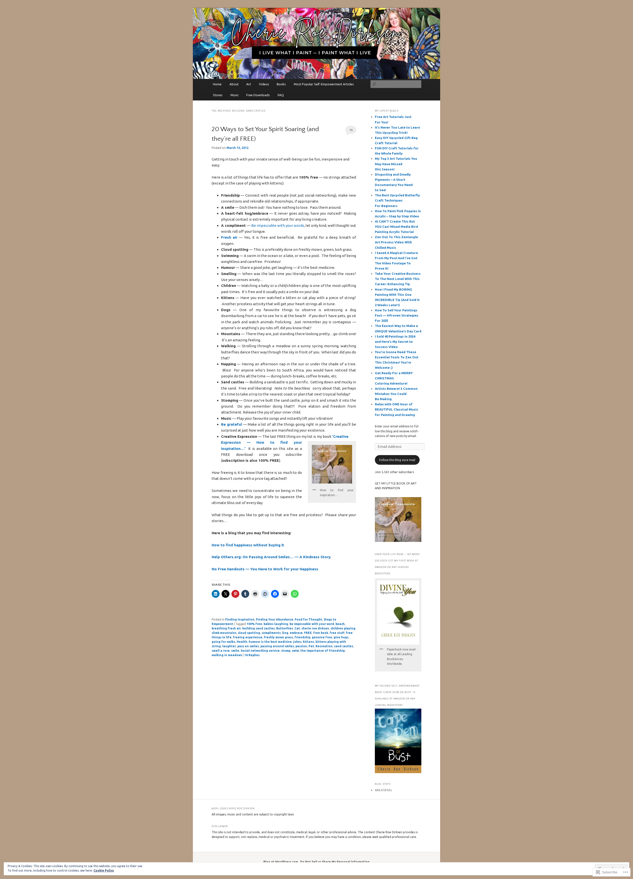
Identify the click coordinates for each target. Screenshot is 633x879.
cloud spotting (249, 632)
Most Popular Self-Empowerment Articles (324, 84)
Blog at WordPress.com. (281, 861)
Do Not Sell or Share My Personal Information (335, 861)
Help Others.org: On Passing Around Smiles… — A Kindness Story (271, 557)
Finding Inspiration (239, 619)
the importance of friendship (322, 650)
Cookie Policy (103, 870)
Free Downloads (258, 95)
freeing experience (247, 637)
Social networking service (260, 650)
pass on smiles (248, 646)
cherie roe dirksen (315, 628)
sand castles (343, 646)
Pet (311, 646)
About (234, 84)
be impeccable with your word (312, 623)
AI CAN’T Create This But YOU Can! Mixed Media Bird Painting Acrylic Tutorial (396, 226)
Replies (252, 655)
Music (234, 95)
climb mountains (224, 632)
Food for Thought (308, 619)
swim (295, 650)
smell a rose (221, 650)
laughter (229, 646)
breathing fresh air (226, 628)
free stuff (337, 632)
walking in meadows (227, 655)
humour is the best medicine (270, 641)
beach (340, 623)
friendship (302, 637)
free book (320, 632)
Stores (218, 95)
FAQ (281, 95)
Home (217, 84)
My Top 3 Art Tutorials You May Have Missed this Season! (396, 164)
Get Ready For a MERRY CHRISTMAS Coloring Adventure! (394, 378)
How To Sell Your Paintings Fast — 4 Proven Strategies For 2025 (396, 315)
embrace (296, 632)
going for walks (223, 641)
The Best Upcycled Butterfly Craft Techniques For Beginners (397, 200)
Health (242, 641)
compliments (271, 632)
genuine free (322, 637)
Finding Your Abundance (274, 619)
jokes (297, 641)
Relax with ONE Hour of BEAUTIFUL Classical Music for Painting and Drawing (396, 409)
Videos (264, 84)
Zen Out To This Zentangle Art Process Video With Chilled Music (396, 242)
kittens (308, 641)
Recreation (324, 646)
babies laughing (276, 623)
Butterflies (284, 628)
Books (281, 84)
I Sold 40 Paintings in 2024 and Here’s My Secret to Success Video (395, 341)
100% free (254, 623)
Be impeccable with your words (277, 225)
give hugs (341, 637)
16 (351, 130)
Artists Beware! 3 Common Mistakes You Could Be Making (396, 394)
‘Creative (340, 436)
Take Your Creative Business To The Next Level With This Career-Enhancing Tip (398, 279)
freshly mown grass (278, 637)
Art (248, 84)
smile (235, 650)
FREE (308, 632)
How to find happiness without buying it (248, 545)
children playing (343, 628)
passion (301, 646)
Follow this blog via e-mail (397, 460)
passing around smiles (277, 646)
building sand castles (258, 628)
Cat (297, 628)
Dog (285, 632)
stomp (285, 650)
